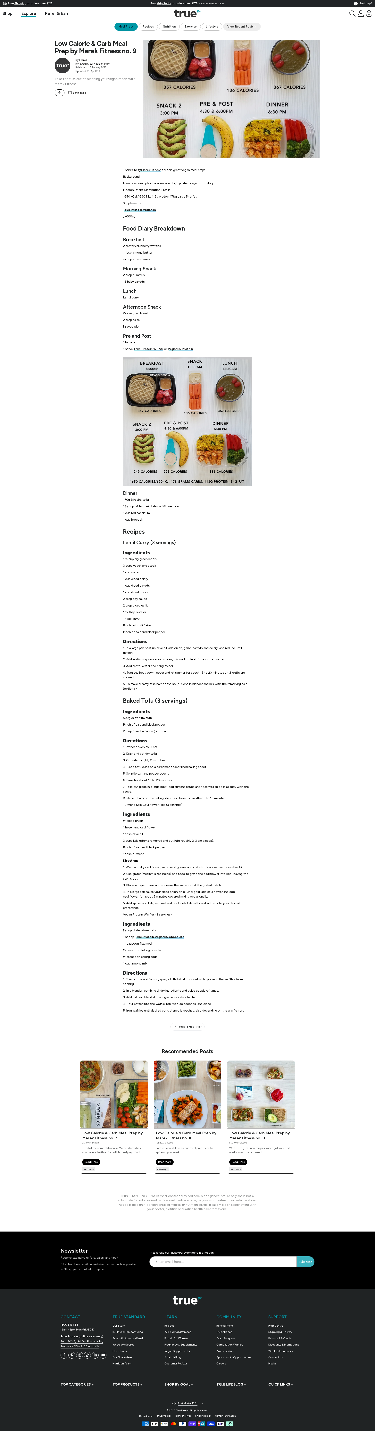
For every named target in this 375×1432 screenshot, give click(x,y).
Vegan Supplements (177, 1351)
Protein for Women (176, 1338)
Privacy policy (164, 1415)
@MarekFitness (149, 170)
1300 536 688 (69, 1324)
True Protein (182, 1410)
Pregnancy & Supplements (180, 1344)
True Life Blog (172, 1357)
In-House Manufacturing (127, 1332)
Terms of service (183, 1415)
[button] (352, 13)
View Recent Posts (240, 26)
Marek (83, 60)
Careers (221, 1363)
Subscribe (305, 1262)
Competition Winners (229, 1344)
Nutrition (169, 26)
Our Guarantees (122, 1357)
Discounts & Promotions (283, 1344)
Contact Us (275, 1357)
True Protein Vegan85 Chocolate (159, 937)
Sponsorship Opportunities (233, 1357)
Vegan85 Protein (180, 349)
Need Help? (365, 3)
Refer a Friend (224, 1325)
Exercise (191, 26)
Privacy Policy (178, 1252)
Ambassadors (225, 1351)
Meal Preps (126, 26)
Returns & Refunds (279, 1338)
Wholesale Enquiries (280, 1351)
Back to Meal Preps (190, 1026)
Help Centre (275, 1325)
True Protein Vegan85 (139, 210)
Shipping (20, 3)
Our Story (118, 1325)
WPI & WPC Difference (177, 1332)
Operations (119, 1351)
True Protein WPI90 (148, 349)
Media (272, 1363)
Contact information (225, 1415)
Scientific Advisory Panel (127, 1338)
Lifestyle (212, 26)
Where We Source (123, 1344)
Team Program (225, 1338)
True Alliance (224, 1332)
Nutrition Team (102, 63)
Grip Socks (164, 3)
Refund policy (146, 1416)
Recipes (148, 26)
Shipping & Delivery (280, 1332)
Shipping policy (203, 1415)
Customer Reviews (176, 1363)
